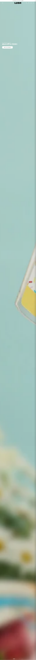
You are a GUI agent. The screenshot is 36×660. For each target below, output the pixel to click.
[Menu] (3, 3)
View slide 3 (19, 658)
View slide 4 (22, 658)
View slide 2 (17, 658)
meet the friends (7, 47)
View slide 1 (14, 658)
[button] (29, 3)
